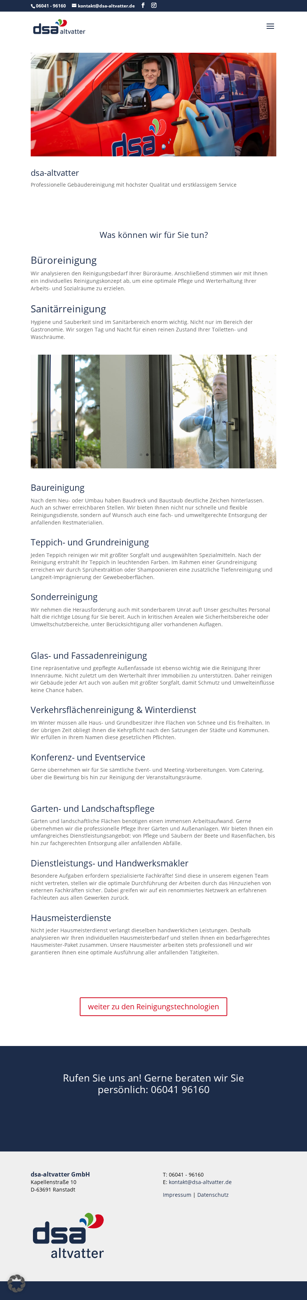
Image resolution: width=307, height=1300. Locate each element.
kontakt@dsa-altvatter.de (200, 1182)
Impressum (177, 1194)
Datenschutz (213, 1194)
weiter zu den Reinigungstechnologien (153, 1006)
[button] (16, 1283)
